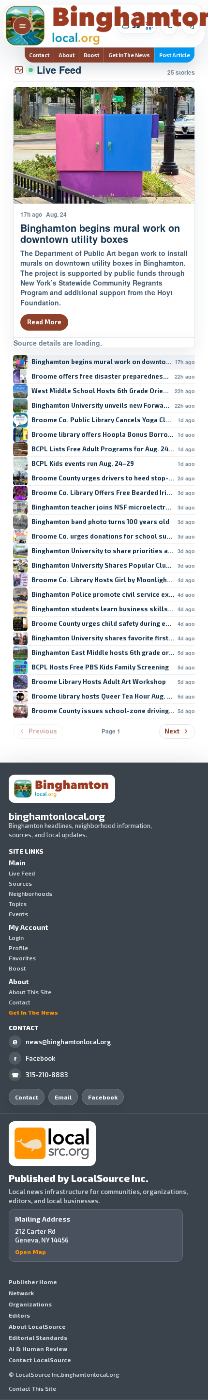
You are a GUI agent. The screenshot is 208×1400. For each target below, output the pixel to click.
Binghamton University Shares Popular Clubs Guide (103, 565)
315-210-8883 (40, 1075)
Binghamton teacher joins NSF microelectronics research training (103, 507)
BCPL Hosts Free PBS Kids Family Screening (100, 667)
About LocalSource (37, 1326)
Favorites (22, 958)
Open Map (30, 1251)
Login (16, 937)
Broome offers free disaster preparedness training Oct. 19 (101, 376)
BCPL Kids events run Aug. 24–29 (82, 464)
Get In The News (129, 55)
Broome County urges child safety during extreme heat (103, 623)
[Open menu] (22, 25)
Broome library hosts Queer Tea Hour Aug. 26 (103, 696)
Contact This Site (32, 1388)
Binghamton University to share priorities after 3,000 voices (103, 551)
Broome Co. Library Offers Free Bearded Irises (103, 493)
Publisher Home (33, 1281)
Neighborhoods (30, 893)
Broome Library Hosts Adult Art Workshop (98, 682)
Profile (18, 947)
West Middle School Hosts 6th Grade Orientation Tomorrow (101, 391)
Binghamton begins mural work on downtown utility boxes (101, 362)
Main (17, 863)
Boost (91, 55)
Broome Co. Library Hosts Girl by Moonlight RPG (103, 580)
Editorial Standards (38, 1337)
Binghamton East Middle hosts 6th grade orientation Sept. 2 (103, 653)
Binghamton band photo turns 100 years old (100, 522)
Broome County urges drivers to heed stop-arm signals (103, 478)
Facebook (35, 1058)
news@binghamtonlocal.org (62, 1042)
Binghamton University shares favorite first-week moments (103, 638)
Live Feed (22, 873)
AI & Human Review (38, 1348)
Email (63, 1097)
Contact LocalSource (40, 1359)
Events (18, 913)
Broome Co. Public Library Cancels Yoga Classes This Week (103, 420)
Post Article (174, 55)
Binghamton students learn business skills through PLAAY (103, 609)
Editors (19, 1315)
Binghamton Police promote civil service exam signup (103, 594)
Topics (18, 903)
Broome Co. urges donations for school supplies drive (103, 536)
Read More (44, 322)
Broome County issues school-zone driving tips (103, 711)
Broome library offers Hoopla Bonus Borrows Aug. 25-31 (103, 434)
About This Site (30, 991)
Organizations (30, 1304)
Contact (39, 55)
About (66, 55)
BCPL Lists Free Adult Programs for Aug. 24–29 (103, 449)
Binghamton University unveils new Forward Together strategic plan (101, 405)
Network (21, 1292)
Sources (20, 883)
